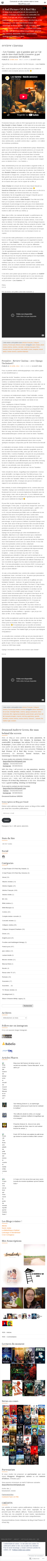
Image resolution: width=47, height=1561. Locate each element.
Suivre (6, 820)
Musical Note (6, 964)
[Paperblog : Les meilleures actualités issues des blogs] (7, 1051)
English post (6, 938)
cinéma (15, 347)
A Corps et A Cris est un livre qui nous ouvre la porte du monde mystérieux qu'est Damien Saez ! (28, 1181)
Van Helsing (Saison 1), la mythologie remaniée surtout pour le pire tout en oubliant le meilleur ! (28, 1106)
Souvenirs (5, 981)
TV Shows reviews (8, 990)
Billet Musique (7, 907)
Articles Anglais (7, 886)
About (4, 877)
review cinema (11, 351)
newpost (35, 349)
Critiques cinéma (7, 925)
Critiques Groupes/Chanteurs (12, 929)
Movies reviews (21, 345)
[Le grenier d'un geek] (34, 1276)
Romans (5, 977)
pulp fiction (30, 716)
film (11, 714)
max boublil (24, 349)
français (5, 349)
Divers (4, 933)
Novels (4, 968)
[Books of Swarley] (12, 1298)
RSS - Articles (7, 1332)
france (10, 349)
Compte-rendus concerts (10, 916)
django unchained (31, 712)
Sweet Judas (6, 1228)
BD (3, 899)
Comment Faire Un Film (10, 1497)
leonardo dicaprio (10, 716)
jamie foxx (38, 714)
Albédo (4, 1226)
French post (11, 345)
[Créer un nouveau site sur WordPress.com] (23, 2)
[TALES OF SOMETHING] (34, 1298)
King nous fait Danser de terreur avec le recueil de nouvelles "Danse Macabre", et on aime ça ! (28, 1065)
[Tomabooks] (12, 1254)
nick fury (24, 716)
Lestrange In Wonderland (11, 1232)
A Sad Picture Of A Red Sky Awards (14, 868)
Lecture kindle (6, 955)
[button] (23, 1371)
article (34, 709)
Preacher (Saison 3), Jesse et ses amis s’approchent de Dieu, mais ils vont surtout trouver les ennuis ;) (27, 1126)
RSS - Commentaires (9, 1337)
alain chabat (36, 345)
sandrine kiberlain (22, 351)
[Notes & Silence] (34, 1254)
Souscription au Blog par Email (15, 802)
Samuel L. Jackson (34, 718)
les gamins (16, 349)
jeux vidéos (6, 951)
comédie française (30, 347)
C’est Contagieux (8, 1235)
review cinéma (13, 718)
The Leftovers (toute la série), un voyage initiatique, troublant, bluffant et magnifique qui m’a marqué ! (28, 1116)
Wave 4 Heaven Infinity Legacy (12, 998)
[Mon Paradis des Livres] (12, 1276)
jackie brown (30, 714)
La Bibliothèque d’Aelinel (10, 1230)
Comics (4, 912)
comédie (21, 347)
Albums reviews (7, 882)
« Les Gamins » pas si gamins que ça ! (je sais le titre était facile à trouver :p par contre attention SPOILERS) (22, 54)
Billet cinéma (6, 903)
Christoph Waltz (15, 712)
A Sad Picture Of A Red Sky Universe (14, 873)
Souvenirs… (6, 985)
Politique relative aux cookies (21, 1550)
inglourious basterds (19, 714)
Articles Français (27, 342)
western (13, 721)
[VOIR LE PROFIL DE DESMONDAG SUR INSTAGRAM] (3, 856)
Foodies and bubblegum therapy (13, 942)
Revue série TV (7, 972)
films (37, 347)
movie (30, 349)
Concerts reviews (8, 920)
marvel (19, 716)
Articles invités (7, 894)
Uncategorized (7, 994)
